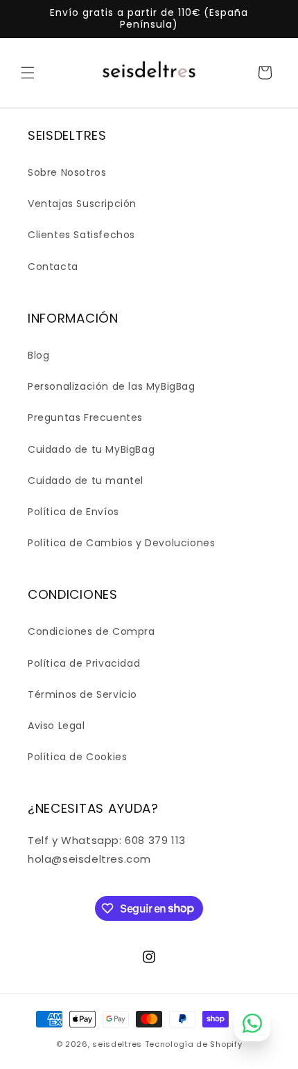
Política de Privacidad (84, 663)
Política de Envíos (73, 512)
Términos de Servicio (82, 694)
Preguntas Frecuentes (85, 417)
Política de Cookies (77, 757)
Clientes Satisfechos (81, 235)
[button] (27, 72)
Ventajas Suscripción (82, 203)
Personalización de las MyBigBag (111, 386)
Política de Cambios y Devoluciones (121, 543)
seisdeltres (117, 1044)
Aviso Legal (56, 726)
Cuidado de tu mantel (85, 480)
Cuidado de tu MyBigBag (91, 449)
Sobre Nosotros (67, 172)
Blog (38, 355)
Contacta (53, 266)
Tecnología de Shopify (194, 1044)
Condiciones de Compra (91, 631)
